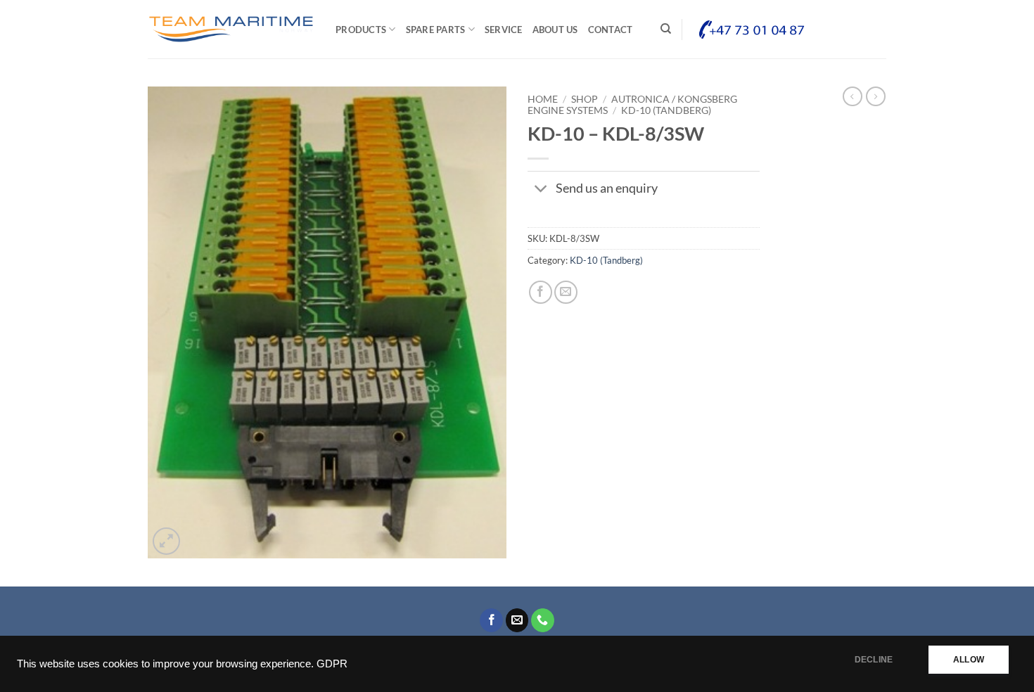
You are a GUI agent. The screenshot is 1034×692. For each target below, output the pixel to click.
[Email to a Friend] (565, 292)
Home (543, 99)
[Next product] (852, 96)
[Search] (665, 28)
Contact (610, 29)
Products (361, 29)
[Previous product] (876, 96)
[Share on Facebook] (540, 292)
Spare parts (436, 29)
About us (555, 29)
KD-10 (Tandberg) (666, 110)
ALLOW (968, 660)
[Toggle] (541, 190)
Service (504, 29)
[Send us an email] (517, 620)
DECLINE (874, 660)
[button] (166, 541)
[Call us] (542, 620)
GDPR (332, 663)
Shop (584, 99)
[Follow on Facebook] (491, 620)
